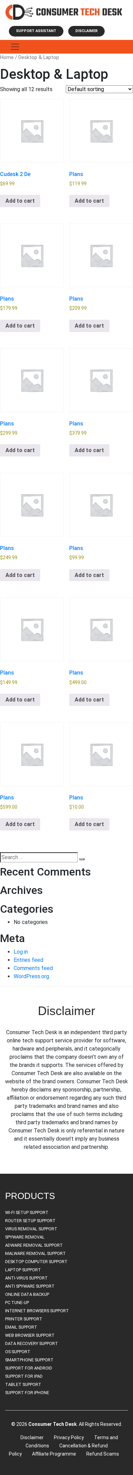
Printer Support (23, 1318)
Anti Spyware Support (30, 1286)
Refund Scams (102, 1454)
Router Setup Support (30, 1220)
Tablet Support (23, 1384)
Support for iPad (24, 1376)
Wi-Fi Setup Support (26, 1212)
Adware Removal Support (34, 1245)
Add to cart (20, 201)
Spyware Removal (25, 1237)
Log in (21, 952)
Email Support (21, 1327)
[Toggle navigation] (15, 47)
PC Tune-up (17, 1302)
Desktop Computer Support (36, 1261)
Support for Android (28, 1368)
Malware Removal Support (35, 1253)
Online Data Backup (27, 1294)
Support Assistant (36, 31)
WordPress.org (31, 976)
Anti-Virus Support (26, 1278)
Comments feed (33, 968)
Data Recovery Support (31, 1343)
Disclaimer (86, 31)
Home (7, 57)
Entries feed (28, 960)
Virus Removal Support (31, 1228)
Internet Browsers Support (37, 1310)
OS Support (17, 1351)
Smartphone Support (29, 1359)
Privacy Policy (69, 1437)
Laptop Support (23, 1269)
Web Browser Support (30, 1335)
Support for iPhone (27, 1392)
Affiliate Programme (54, 1454)
